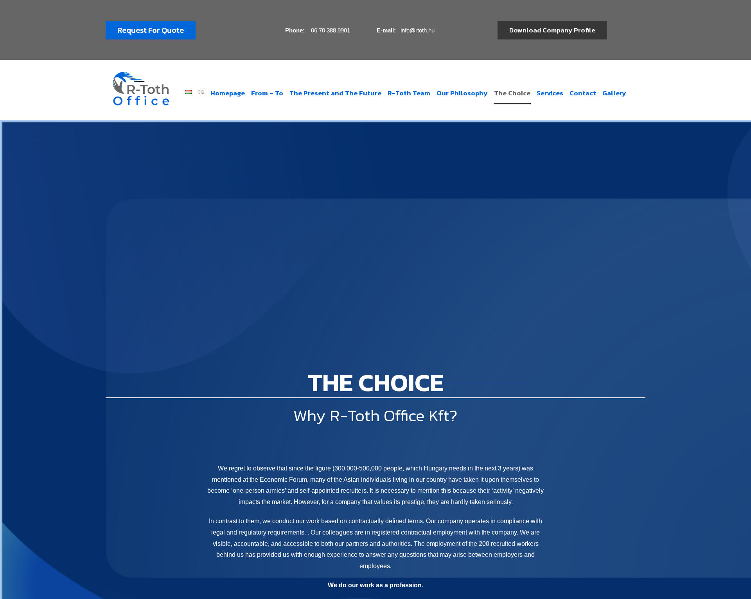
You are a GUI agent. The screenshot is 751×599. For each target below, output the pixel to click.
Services (550, 93)
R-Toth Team (409, 93)
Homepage (227, 93)
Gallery (614, 93)
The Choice (512, 93)
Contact (583, 93)
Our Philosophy (462, 93)
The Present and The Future (335, 93)
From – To (267, 93)
